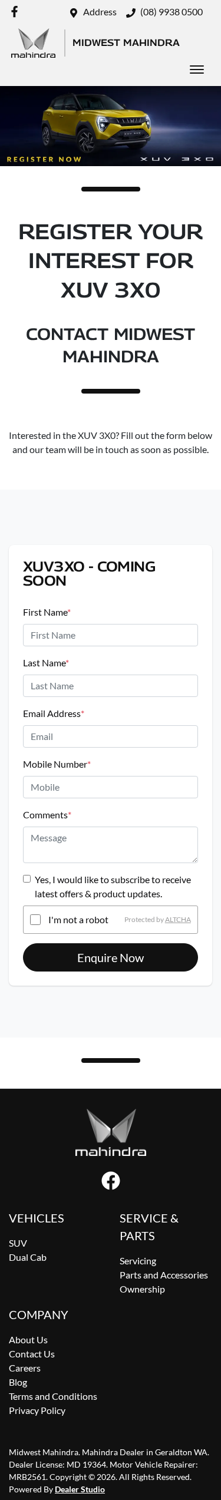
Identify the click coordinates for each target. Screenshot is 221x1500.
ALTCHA (178, 919)
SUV (18, 1242)
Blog (18, 1381)
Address (100, 11)
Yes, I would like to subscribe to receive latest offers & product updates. (113, 886)
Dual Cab (28, 1257)
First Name (47, 611)
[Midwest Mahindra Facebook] (17, 11)
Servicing (138, 1260)
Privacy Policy (37, 1410)
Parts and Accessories (164, 1274)
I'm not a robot (78, 919)
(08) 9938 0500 (171, 11)
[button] (197, 69)
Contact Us (32, 1353)
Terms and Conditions (53, 1396)
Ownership (142, 1288)
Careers (25, 1367)
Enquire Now (110, 957)
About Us (28, 1339)
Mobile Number (57, 763)
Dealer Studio (80, 1489)
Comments (47, 814)
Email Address (53, 713)
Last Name (46, 662)
